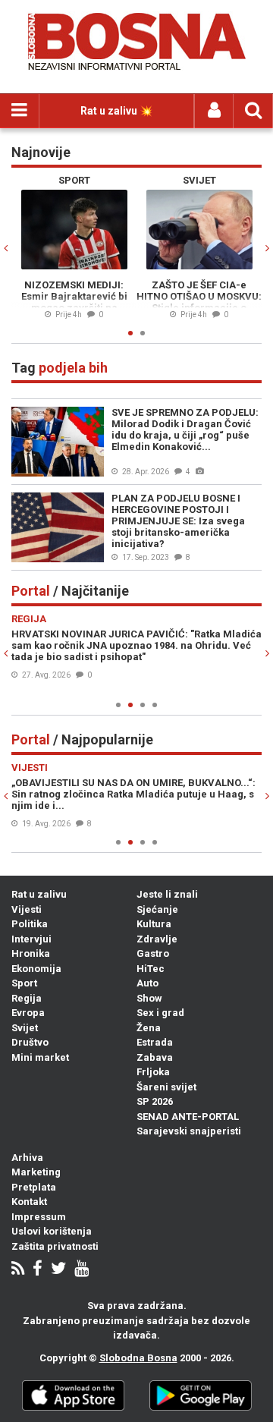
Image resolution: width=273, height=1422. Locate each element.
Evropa (28, 1012)
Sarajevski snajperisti (188, 1131)
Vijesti (26, 909)
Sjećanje (157, 909)
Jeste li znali (167, 894)
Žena (148, 1027)
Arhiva (27, 1157)
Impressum (38, 1216)
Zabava (154, 1057)
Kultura (153, 924)
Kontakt (29, 1201)
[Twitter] (58, 1269)
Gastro (152, 953)
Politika (29, 924)
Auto (147, 983)
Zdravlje (156, 939)
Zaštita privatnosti (55, 1246)
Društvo (30, 1042)
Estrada (154, 1042)
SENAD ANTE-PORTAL (187, 1116)
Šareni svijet (166, 1087)
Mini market (40, 1057)
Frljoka (153, 1072)
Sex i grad (160, 1012)
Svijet (24, 1027)
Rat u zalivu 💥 (116, 111)
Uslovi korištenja (51, 1231)
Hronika (30, 953)
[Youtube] (81, 1269)
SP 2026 (154, 1101)
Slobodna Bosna (138, 1358)
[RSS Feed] (17, 1269)
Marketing (36, 1172)
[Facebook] (37, 1269)
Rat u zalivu (39, 894)
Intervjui (31, 939)
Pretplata (33, 1187)
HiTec (150, 968)
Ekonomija (36, 968)
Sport (24, 983)
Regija (26, 998)
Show (149, 998)
